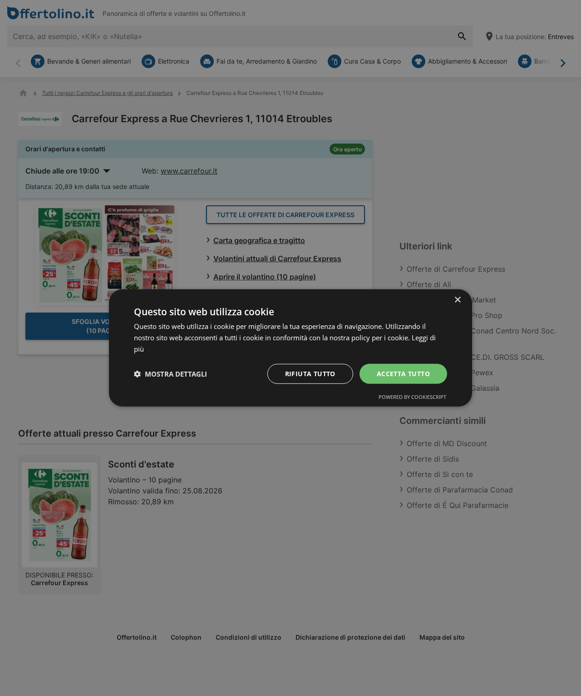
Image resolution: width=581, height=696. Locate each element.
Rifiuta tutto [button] (310, 373)
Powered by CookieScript (412, 396)
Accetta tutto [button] (403, 373)
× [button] (457, 300)
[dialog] (290, 348)
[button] (170, 374)
